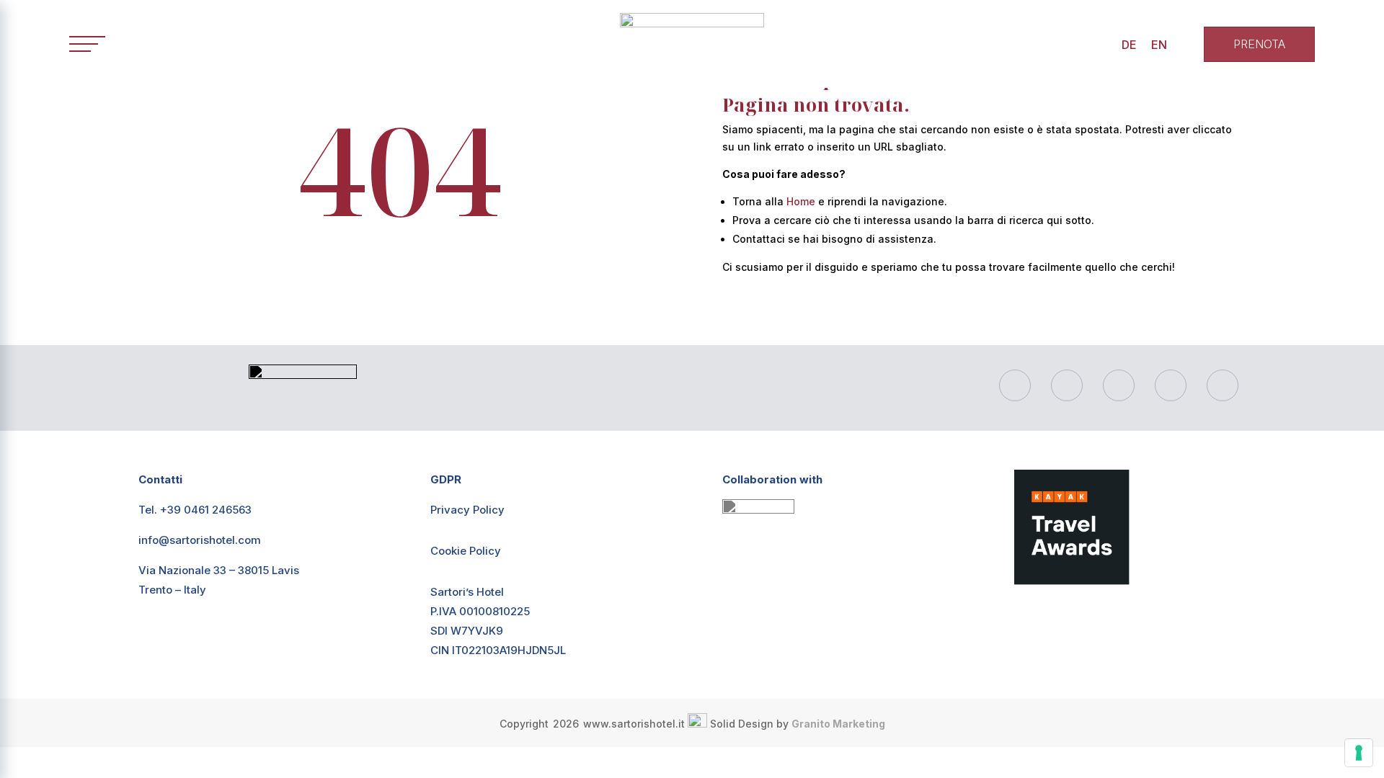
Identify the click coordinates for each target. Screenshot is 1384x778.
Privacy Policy (467, 510)
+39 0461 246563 (206, 510)
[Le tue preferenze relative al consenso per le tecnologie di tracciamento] (1358, 752)
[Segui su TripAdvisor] (1222, 385)
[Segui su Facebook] (1015, 385)
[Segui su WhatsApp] (1119, 385)
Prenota (1259, 44)
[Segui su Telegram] (1170, 385)
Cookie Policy (465, 551)
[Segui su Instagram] (1067, 385)
